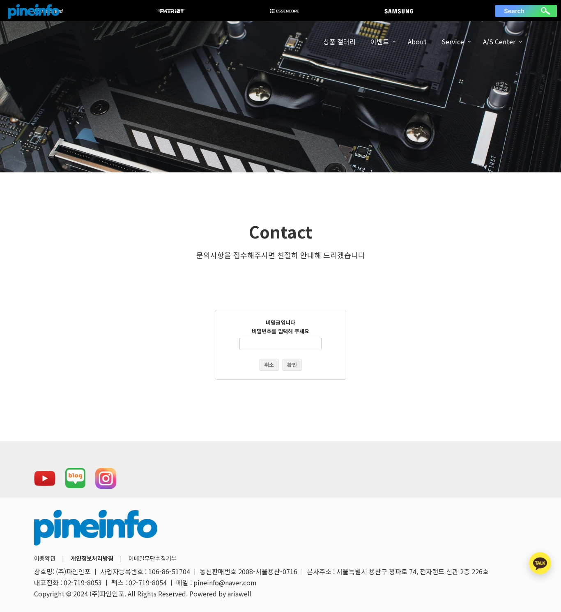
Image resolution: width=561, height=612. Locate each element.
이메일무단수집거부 (153, 558)
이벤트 (379, 41)
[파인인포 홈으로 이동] (34, 11)
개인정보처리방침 (92, 558)
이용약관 (44, 558)
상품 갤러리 (339, 41)
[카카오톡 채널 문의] (540, 563)
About (417, 41)
